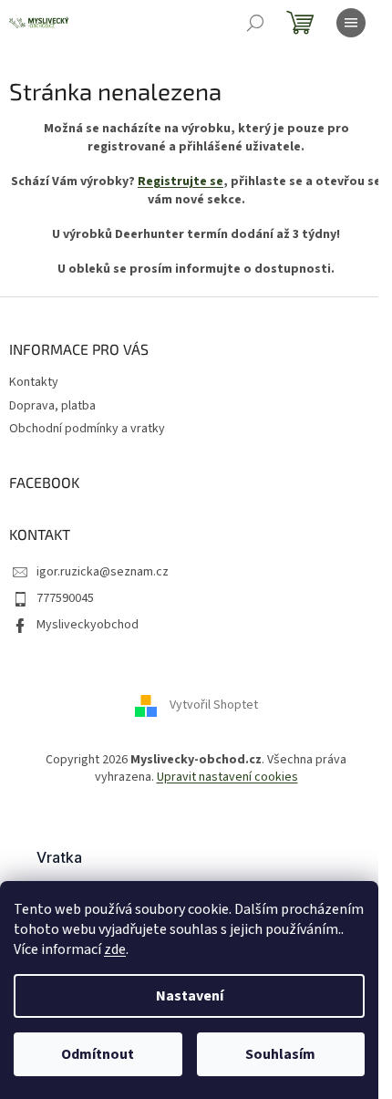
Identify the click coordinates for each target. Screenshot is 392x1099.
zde (115, 949)
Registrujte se (180, 181)
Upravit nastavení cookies (227, 777)
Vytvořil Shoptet (214, 705)
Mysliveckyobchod (87, 625)
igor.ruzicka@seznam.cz (102, 572)
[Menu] (351, 23)
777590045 (65, 598)
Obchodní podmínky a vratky (87, 429)
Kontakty (33, 382)
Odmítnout (97, 1054)
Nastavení (189, 996)
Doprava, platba (52, 406)
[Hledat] (255, 23)
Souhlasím (280, 1054)
